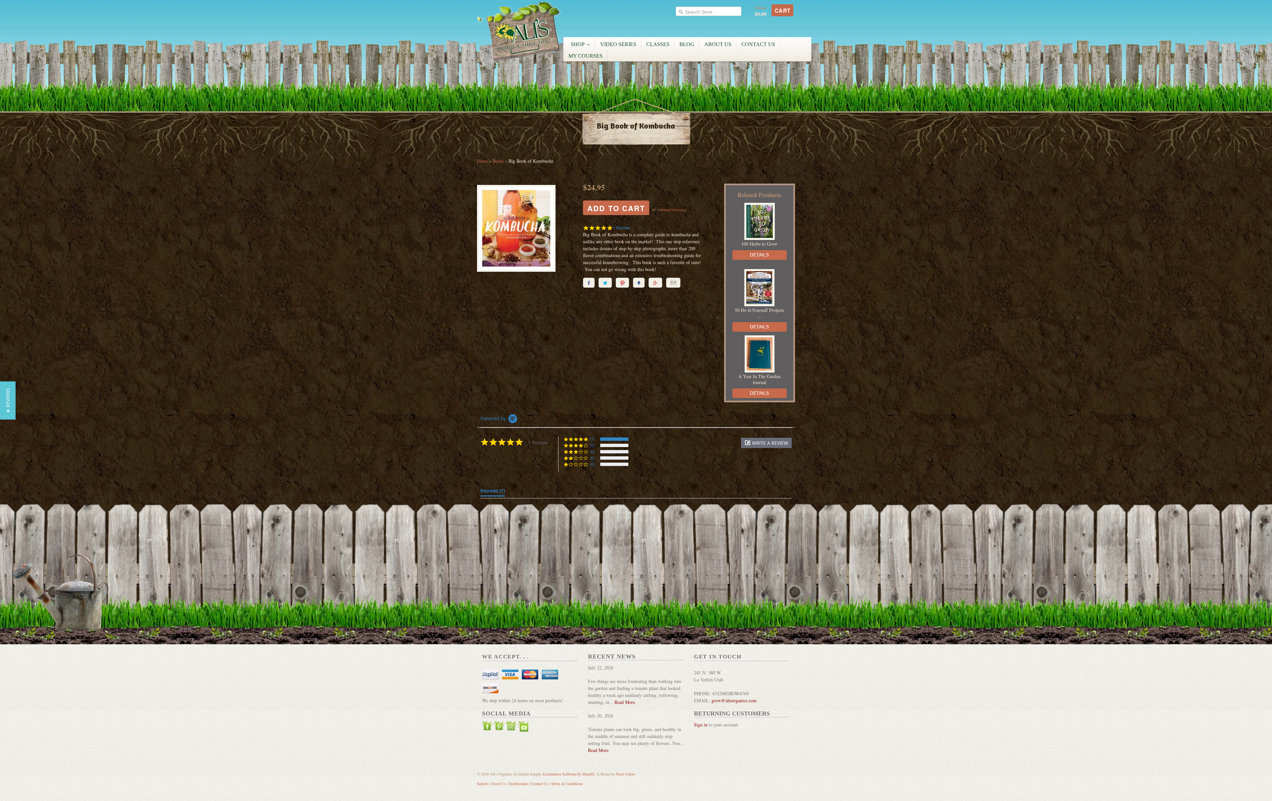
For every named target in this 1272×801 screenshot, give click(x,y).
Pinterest (499, 727)
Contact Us (539, 783)
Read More (624, 702)
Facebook (487, 727)
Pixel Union (625, 773)
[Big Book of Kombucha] (525, 229)
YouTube (523, 727)
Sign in (701, 724)
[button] (766, 443)
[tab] (492, 492)
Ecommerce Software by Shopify (569, 773)
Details (759, 254)
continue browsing (671, 209)
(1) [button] (592, 438)
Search (482, 783)
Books (498, 161)
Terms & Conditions (567, 783)
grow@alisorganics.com (734, 700)
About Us (498, 783)
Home (482, 161)
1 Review (621, 228)
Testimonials (518, 783)
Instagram (511, 727)
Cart (783, 10)
